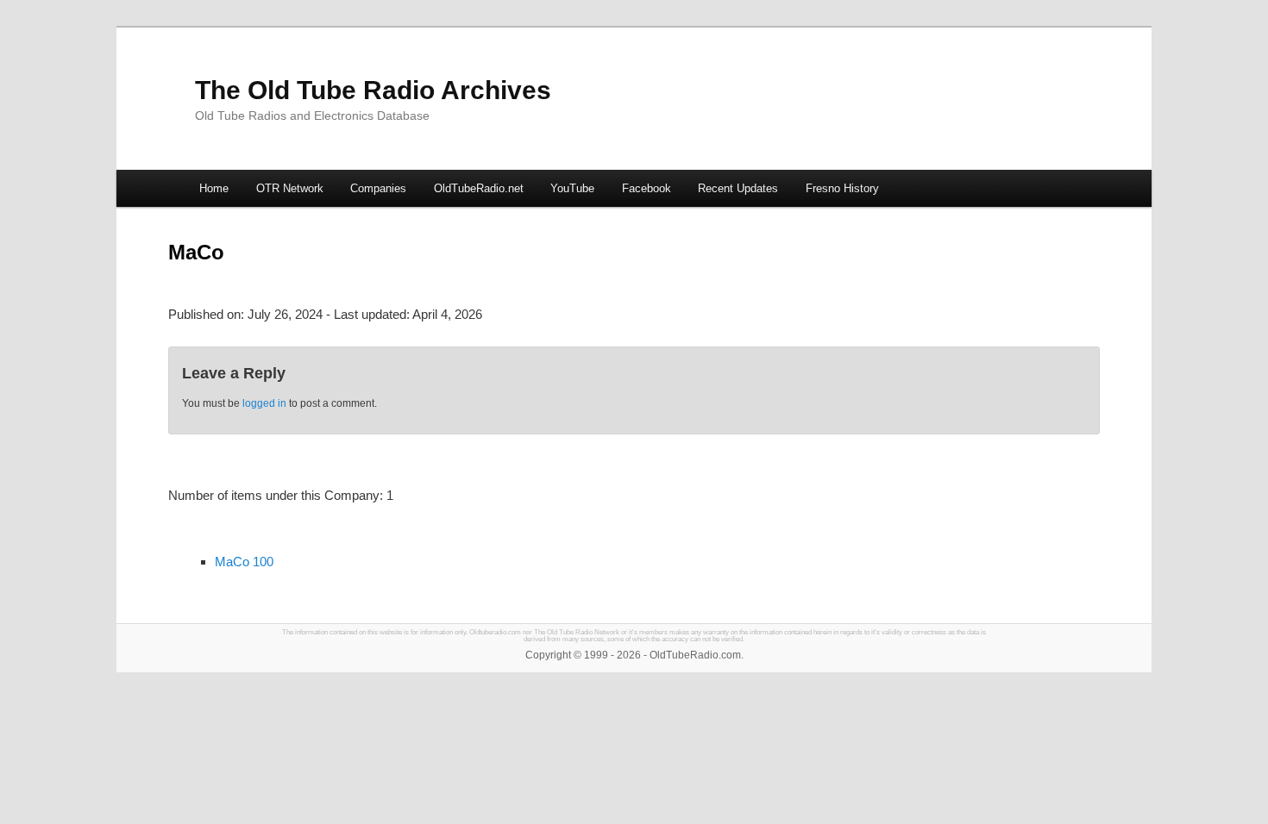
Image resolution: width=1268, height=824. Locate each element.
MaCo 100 (244, 561)
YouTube (572, 188)
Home (214, 188)
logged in (264, 403)
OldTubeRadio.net (479, 188)
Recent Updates (738, 188)
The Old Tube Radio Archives (373, 90)
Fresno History (842, 188)
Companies (378, 188)
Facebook (646, 188)
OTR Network (289, 188)
